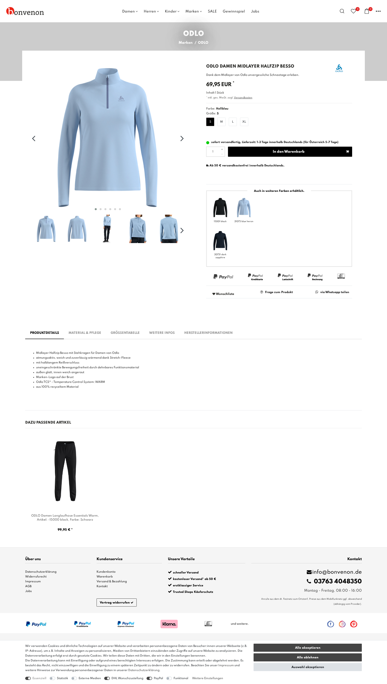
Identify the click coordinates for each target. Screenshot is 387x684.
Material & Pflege (85, 333)
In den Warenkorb (289, 152)
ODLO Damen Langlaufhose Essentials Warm (65, 518)
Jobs (255, 11)
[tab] (44, 333)
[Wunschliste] (353, 11)
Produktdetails (44, 333)
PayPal (158, 678)
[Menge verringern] (222, 154)
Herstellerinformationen (208, 333)
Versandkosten (243, 97)
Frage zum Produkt (279, 292)
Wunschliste (224, 294)
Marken (192, 11)
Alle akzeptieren (307, 648)
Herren (150, 11)
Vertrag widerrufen (115, 602)
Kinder (171, 11)
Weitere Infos (162, 333)
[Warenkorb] (367, 10)
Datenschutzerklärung (40, 571)
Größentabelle (125, 333)
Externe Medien (90, 678)
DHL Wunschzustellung (127, 678)
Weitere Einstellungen (207, 678)
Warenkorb (105, 576)
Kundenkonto (106, 571)
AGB (28, 586)
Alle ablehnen (307, 657)
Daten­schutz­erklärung (143, 670)
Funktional (181, 678)
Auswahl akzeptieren (307, 667)
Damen (129, 11)
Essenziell (39, 678)
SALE (212, 11)
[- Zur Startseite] (25, 11)
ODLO (203, 43)
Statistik (62, 678)
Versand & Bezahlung (112, 581)
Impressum (33, 581)
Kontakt (102, 586)
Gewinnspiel (234, 11)
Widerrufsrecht (36, 576)
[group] (65, 471)
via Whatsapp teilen (334, 292)
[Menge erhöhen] (222, 149)
